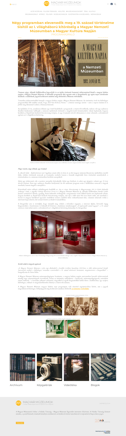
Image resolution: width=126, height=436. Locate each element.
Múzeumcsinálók (60, 14)
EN (108, 4)
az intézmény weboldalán (80, 289)
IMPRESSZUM (105, 403)
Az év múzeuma (36, 11)
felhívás (49, 14)
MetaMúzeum (96, 14)
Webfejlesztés (99, 431)
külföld (92, 11)
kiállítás (61, 11)
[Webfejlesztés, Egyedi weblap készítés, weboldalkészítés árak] (107, 432)
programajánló (31, 14)
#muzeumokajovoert (74, 11)
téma (86, 11)
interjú (42, 14)
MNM (19, 37)
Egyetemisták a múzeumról (79, 14)
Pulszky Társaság (50, 11)
